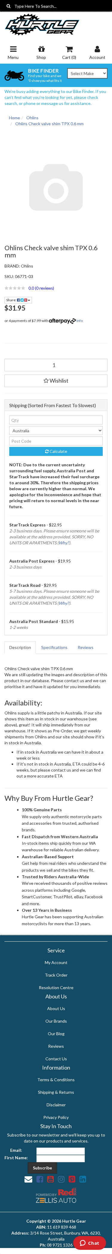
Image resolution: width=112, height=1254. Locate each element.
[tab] (20, 647)
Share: (11, 300)
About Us (56, 1008)
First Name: (16, 1157)
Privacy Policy (56, 1117)
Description (20, 647)
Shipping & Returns (56, 1092)
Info (79, 320)
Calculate (58, 451)
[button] (56, 288)
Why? (64, 542)
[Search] (8, 5)
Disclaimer (56, 1104)
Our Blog (56, 1033)
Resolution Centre (56, 987)
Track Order (56, 974)
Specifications (54, 647)
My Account (56, 962)
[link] (39, 1179)
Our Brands (56, 1021)
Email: (16, 1150)
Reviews (85, 647)
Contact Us (56, 1058)
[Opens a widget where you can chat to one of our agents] (89, 1243)
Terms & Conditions (56, 1079)
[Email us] (28, 1179)
